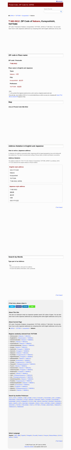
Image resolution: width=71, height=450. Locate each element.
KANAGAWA (12, 401)
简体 (15, 435)
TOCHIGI (18, 405)
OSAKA (37, 403)
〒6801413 (24, 347)
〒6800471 (28, 380)
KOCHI (18, 401)
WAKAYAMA (50, 405)
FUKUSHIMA (47, 398)
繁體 (19, 435)
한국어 (60, 435)
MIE (35, 401)
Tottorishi (21, 336)
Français (46, 435)
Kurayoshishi (25, 15)
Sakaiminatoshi (22, 338)
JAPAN (12, 15)
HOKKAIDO (19, 399)
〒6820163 (32, 364)
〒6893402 (29, 369)
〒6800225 (30, 379)
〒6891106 (25, 353)
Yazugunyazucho (20, 362)
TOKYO (32, 405)
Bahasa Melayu (53, 435)
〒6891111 (27, 358)
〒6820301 (31, 388)
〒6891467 (29, 354)
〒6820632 (26, 384)
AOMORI (20, 398)
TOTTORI (17, 15)
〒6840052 (29, 338)
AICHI (10, 398)
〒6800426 (28, 362)
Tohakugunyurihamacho (19, 377)
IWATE (43, 399)
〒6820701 (29, 377)
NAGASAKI (58, 401)
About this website (28, 446)
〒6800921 (23, 366)
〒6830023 (26, 349)
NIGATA (15, 403)
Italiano (11, 437)
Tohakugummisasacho (22, 364)
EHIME (30, 398)
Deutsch (40, 435)
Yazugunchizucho (21, 354)
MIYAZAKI (45, 401)
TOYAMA (43, 405)
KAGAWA (48, 399)
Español (23, 435)
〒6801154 (27, 336)
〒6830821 (27, 371)
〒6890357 (31, 382)
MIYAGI (39, 401)
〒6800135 (27, 367)
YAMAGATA (57, 405)
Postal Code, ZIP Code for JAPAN (21, 5)
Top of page (59, 207)
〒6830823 (25, 351)
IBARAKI (31, 399)
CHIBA (25, 398)
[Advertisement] (35, 41)
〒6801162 (24, 341)
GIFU (53, 398)
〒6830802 (29, 356)
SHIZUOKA (12, 405)
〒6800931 (24, 373)
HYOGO (26, 399)
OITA (20, 403)
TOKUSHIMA (25, 405)
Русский (35, 435)
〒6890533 (28, 343)
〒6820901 (26, 360)
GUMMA (58, 398)
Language (60, 1)
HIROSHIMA (12, 399)
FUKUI (34, 398)
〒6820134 (29, 375)
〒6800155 (30, 345)
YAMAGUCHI (12, 406)
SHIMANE (58, 403)
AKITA (14, 398)
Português (29, 435)
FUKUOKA (40, 398)
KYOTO (31, 401)
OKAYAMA (25, 403)
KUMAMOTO (24, 401)
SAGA (42, 403)
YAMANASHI (20, 406)
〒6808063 (30, 339)
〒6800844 (25, 390)
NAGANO (51, 401)
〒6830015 (24, 386)
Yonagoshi (19, 349)
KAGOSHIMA (55, 399)
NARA (10, 403)
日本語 (15, 437)
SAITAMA (47, 403)
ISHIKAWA (37, 399)
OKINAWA (31, 403)
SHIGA (52, 403)
